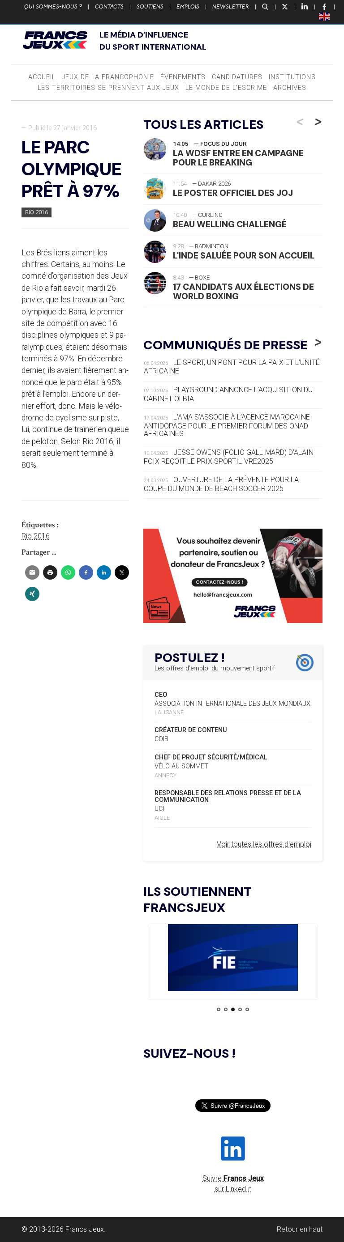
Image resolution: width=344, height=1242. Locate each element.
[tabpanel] (233, 959)
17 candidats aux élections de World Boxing (243, 291)
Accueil (42, 77)
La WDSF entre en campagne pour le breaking (238, 158)
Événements (183, 77)
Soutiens (150, 6)
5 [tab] (247, 1009)
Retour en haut (299, 1229)
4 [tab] (240, 1009)
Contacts (109, 6)
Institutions (292, 77)
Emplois (187, 6)
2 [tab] (226, 1009)
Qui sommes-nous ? (53, 6)
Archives (289, 88)
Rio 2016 (36, 212)
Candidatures (237, 77)
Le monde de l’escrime (226, 88)
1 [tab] (218, 1009)
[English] (324, 16)
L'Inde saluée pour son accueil (243, 255)
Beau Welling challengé (230, 224)
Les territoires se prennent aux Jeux (108, 88)
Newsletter (230, 6)
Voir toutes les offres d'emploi (264, 844)
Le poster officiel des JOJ (233, 193)
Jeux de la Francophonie (108, 77)
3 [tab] (233, 1009)
